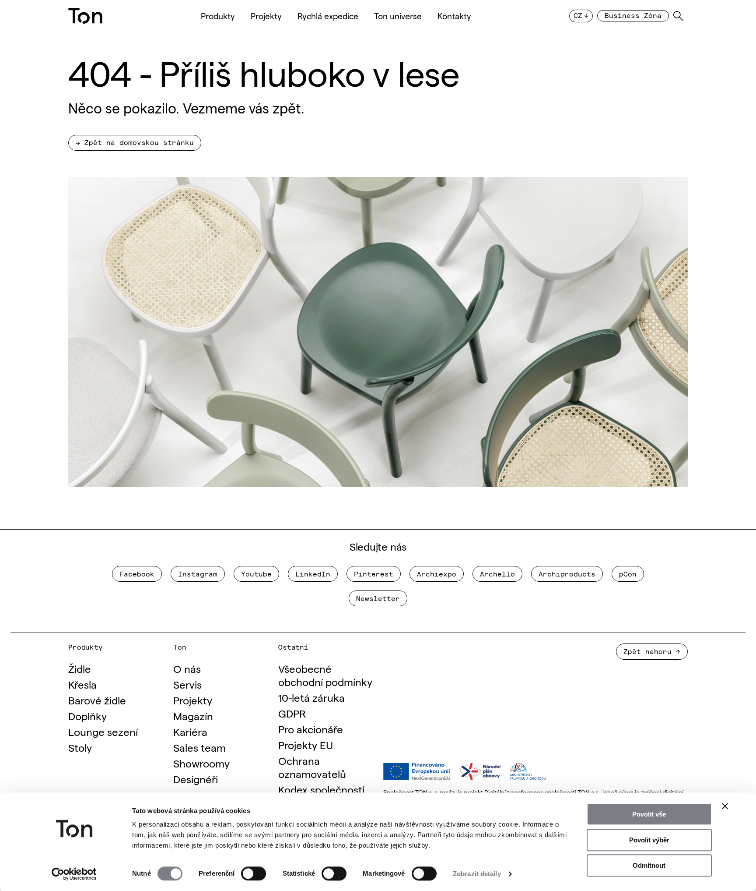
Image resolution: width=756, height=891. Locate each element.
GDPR (292, 713)
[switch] (253, 873)
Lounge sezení (103, 731)
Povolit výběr (649, 840)
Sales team (199, 747)
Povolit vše (649, 814)
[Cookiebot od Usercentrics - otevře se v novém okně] (74, 873)
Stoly (80, 747)
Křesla (82, 684)
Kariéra (190, 731)
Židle (79, 668)
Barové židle (97, 700)
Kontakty (454, 16)
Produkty (218, 16)
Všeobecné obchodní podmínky (325, 674)
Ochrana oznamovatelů (312, 766)
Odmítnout (649, 865)
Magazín (193, 715)
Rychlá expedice (328, 16)
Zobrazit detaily (477, 873)
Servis (187, 684)
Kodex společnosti (321, 789)
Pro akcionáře (310, 728)
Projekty (266, 16)
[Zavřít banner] (725, 806)
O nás (187, 668)
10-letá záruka (311, 697)
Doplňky (87, 715)
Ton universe (398, 16)
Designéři (195, 778)
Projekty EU (305, 744)
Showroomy (201, 763)
